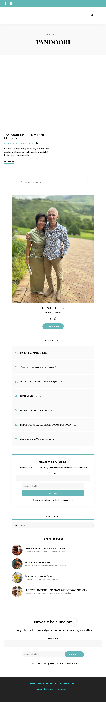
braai (7, 143)
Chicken (16, 143)
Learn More (53, 326)
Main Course (27, 143)
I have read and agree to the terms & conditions (54, 500)
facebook (5, 3)
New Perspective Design (59, 689)
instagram (11, 3)
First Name (53, 473)
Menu (99, 15)
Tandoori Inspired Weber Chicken (24, 136)
